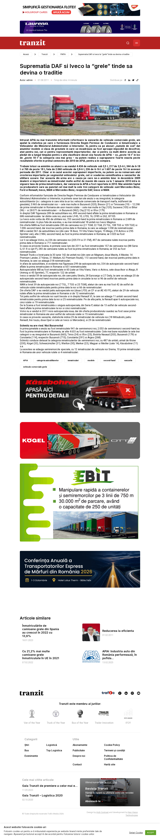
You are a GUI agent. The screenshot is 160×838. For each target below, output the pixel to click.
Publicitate (79, 750)
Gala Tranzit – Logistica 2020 (42, 795)
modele (91, 360)
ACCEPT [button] (150, 832)
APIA (25, 360)
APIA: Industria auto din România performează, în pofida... (119, 655)
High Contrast (102, 812)
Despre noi (79, 755)
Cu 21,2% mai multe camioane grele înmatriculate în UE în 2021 (40, 655)
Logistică (51, 745)
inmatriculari (73, 360)
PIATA (62, 54)
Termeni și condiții (114, 750)
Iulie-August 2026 (108, 782)
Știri (27, 745)
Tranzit (45, 54)
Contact (77, 764)
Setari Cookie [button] (136, 832)
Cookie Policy (112, 745)
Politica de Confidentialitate (113, 757)
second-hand (109, 360)
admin (29, 80)
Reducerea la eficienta (118, 630)
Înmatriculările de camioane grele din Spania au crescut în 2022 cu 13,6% (40, 631)
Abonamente (80, 745)
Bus (27, 750)
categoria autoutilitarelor (48, 360)
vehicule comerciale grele (35, 367)
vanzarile (128, 360)
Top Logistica (54, 750)
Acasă (26, 54)
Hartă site (109, 764)
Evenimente (31, 755)
